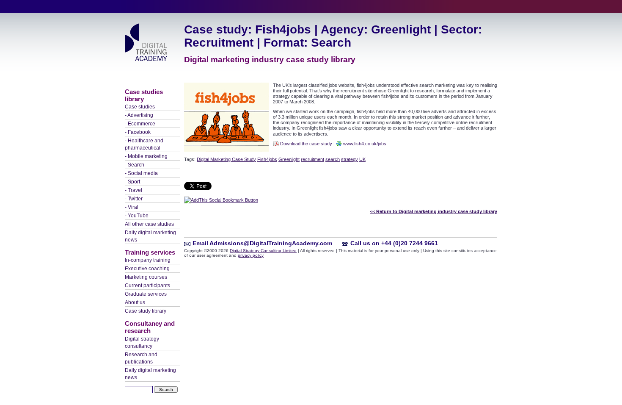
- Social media (141, 173)
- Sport (132, 182)
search (332, 159)
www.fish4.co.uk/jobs (364, 143)
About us (135, 302)
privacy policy (251, 255)
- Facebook (138, 132)
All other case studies (149, 224)
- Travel (133, 190)
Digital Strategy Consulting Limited (263, 250)
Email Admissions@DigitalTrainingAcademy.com (262, 243)
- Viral (131, 207)
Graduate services (146, 294)
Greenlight (289, 159)
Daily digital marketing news (150, 236)
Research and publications (141, 358)
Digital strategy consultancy (142, 342)
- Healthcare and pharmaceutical (144, 144)
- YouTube (137, 216)
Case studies (140, 107)
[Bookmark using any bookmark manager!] (221, 199)
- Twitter (134, 199)
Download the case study (306, 143)
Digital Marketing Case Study (226, 159)
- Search (134, 165)
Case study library (145, 311)
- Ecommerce (140, 124)
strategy (349, 159)
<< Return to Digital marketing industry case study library (433, 211)
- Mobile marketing (146, 156)
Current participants (147, 285)
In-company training (148, 260)
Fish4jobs (267, 159)
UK (362, 159)
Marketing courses (146, 277)
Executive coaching (147, 269)
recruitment (312, 159)
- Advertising (139, 115)
